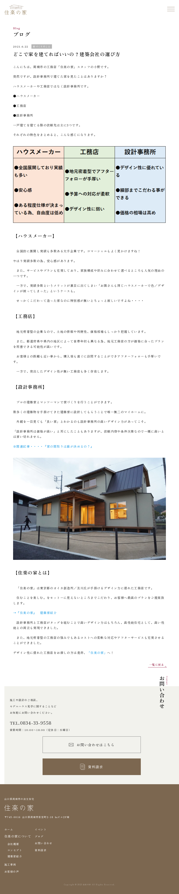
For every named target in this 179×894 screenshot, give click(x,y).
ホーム (8, 829)
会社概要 (13, 844)
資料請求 (40, 850)
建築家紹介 (14, 856)
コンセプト (14, 850)
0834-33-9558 (36, 723)
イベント (40, 829)
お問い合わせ (43, 843)
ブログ (39, 836)
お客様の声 (11, 871)
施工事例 (10, 864)
